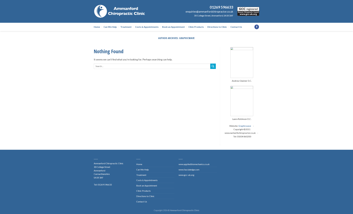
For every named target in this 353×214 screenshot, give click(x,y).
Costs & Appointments (147, 27)
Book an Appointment (173, 27)
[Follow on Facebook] (256, 27)
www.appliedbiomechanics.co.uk (194, 164)
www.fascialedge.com (189, 169)
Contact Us (236, 27)
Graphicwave (244, 126)
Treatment (126, 27)
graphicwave (187, 38)
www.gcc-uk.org (186, 175)
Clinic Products (196, 27)
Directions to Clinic (217, 27)
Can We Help (110, 27)
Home (97, 27)
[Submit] (213, 66)
